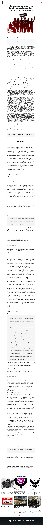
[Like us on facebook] (19, 515)
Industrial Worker (22, 135)
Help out (19, 520)
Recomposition (13, 131)
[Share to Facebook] (27, 41)
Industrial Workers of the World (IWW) (16, 134)
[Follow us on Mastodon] (22, 515)
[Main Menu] (41, 2)
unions (9, 135)
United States (29, 134)
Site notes (32, 520)
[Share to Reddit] (28, 41)
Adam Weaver (15, 135)
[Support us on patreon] (21, 515)
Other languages (25, 520)
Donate (14, 520)
